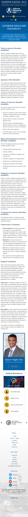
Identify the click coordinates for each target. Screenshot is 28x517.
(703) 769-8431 (8, 16)
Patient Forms (14, 398)
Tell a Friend (14, 463)
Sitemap (14, 459)
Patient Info (11, 38)
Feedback (14, 461)
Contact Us (14, 447)
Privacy (14, 457)
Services (14, 440)
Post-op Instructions (16, 404)
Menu (11, 19)
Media (14, 444)
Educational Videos (14, 386)
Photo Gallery (14, 411)
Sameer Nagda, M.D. (14, 360)
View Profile (14, 366)
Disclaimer (14, 455)
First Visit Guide (15, 391)
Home (14, 436)
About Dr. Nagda (14, 438)
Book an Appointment (20, 16)
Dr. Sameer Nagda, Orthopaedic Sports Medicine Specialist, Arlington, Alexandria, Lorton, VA (13, 36)
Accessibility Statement (14, 466)
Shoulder (18, 38)
